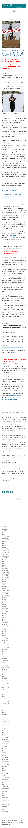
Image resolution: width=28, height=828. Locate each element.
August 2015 (4, 727)
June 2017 (4, 692)
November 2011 (5, 788)
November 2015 (5, 721)
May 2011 (4, 795)
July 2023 (4, 579)
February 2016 (5, 716)
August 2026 (4, 529)
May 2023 (4, 583)
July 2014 (4, 748)
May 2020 (4, 633)
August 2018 (4, 669)
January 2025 (5, 548)
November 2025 (5, 536)
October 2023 (5, 575)
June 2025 (4, 543)
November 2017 (5, 683)
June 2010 (4, 808)
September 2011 (5, 790)
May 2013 (4, 768)
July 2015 (4, 728)
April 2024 (4, 565)
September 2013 (5, 764)
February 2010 (5, 811)
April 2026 (4, 534)
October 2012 (5, 779)
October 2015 (5, 723)
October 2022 (5, 593)
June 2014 (4, 750)
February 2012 (5, 786)
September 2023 (5, 577)
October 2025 (5, 538)
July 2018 (4, 671)
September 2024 (5, 556)
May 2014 (4, 752)
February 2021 (5, 622)
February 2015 (5, 737)
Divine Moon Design (12, 822)
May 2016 (4, 710)
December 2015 (5, 719)
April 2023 (4, 584)
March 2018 (4, 678)
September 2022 (5, 595)
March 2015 (4, 736)
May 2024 (4, 563)
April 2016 (4, 712)
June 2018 (4, 673)
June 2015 (4, 730)
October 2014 (5, 743)
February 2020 (5, 638)
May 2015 (4, 732)
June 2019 (4, 653)
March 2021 (4, 620)
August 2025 (4, 541)
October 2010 (5, 802)
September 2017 (5, 687)
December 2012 (5, 775)
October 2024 (5, 554)
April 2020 (4, 635)
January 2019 (5, 662)
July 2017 (4, 691)
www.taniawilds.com (7, 197)
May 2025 (4, 545)
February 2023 (5, 588)
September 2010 (5, 804)
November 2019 (5, 644)
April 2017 (4, 696)
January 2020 (5, 640)
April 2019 (4, 656)
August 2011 (4, 791)
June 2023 (4, 581)
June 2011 (4, 793)
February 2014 (5, 757)
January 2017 (5, 700)
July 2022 (4, 599)
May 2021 (4, 617)
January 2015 (5, 739)
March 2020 (4, 637)
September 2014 (5, 745)
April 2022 (4, 604)
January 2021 (5, 624)
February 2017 (5, 698)
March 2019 (4, 658)
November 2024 (5, 552)
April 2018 (4, 676)
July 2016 (4, 707)
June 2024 (4, 561)
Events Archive (16, 403)
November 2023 (5, 574)
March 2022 (4, 606)
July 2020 (4, 629)
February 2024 (5, 568)
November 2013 (5, 763)
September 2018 (5, 667)
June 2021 (4, 615)
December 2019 (5, 642)
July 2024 (4, 559)
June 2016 (4, 709)
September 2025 (5, 539)
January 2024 (5, 570)
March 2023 (4, 586)
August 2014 (4, 746)
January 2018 (5, 682)
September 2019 (5, 647)
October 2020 (5, 628)
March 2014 (4, 755)
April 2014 (4, 754)
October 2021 (5, 611)
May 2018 (4, 674)
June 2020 (4, 631)
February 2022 (5, 608)
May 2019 (4, 655)
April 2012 (4, 784)
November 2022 (5, 592)
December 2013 (5, 761)
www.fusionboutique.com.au (9, 64)
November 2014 (5, 741)
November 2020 (5, 626)
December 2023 (5, 572)
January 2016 (5, 718)
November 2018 (5, 664)
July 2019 (4, 651)
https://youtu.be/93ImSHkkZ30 (9, 190)
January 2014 (5, 759)
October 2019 (5, 646)
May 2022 (4, 602)
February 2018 (5, 680)
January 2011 (5, 799)
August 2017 (4, 689)
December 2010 (5, 800)
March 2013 (4, 772)
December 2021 (5, 610)
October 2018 (5, 665)
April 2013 (4, 770)
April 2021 (4, 619)
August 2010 (4, 806)
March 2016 (4, 714)
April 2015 (4, 734)
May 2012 (4, 782)
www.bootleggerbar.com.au (14, 235)
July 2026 (4, 530)
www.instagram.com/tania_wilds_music (11, 194)
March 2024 (4, 566)
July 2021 (4, 613)
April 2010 (4, 809)
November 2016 (5, 703)
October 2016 (5, 705)
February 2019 (5, 660)
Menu (14, 11)
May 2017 (4, 694)
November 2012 (5, 777)
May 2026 (4, 532)
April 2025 (4, 547)
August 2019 (4, 649)
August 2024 (4, 557)
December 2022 (5, 590)
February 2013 (5, 773)
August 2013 (4, 766)
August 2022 (4, 597)
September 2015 (5, 725)
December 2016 (5, 701)
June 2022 (4, 601)
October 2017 (5, 685)
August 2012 (4, 781)
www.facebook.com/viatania (9, 196)
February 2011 (5, 797)
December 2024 (5, 550)
